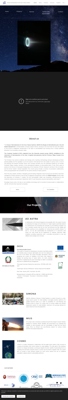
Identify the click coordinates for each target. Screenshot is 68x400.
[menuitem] (35, 2)
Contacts (60, 11)
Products (19, 11)
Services (31, 11)
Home (7, 11)
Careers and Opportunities (46, 12)
